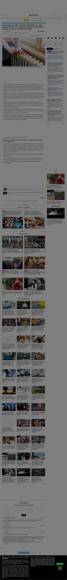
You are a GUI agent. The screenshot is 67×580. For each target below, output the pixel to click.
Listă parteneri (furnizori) (35, 566)
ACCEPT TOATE (60, 563)
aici (9, 572)
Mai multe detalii (20, 563)
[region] (33, 567)
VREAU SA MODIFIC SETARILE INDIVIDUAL (60, 568)
